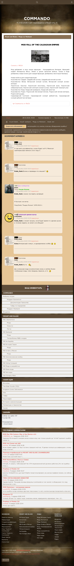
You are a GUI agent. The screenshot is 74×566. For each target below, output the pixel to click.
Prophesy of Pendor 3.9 (11, 469)
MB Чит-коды (7, 372)
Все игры (6, 383)
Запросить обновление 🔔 (15, 126)
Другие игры (59, 532)
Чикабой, (6, 471)
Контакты (5, 539)
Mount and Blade (11, 36)
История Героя (24, 517)
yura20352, (7, 489)
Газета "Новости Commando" (7, 534)
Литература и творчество (12, 405)
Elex (4, 392)
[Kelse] (9, 164)
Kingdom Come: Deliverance (13, 389)
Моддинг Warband (13, 308)
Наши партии (6, 537)
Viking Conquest (24, 529)
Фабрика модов (8, 296)
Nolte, (5, 480)
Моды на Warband (25, 36)
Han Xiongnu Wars (9, 375)
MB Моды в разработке (11, 366)
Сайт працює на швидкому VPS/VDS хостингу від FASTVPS (21, 554)
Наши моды (40, 535)
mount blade (13, 121)
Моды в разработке (43, 530)
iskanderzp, (7, 496)
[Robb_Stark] (9, 141)
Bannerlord (22, 519)
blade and (50, 121)
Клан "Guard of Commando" (6, 530)
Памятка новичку (7, 517)
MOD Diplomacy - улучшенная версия (16, 487)
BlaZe (8, 118)
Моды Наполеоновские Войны (44, 527)
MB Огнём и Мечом (10, 350)
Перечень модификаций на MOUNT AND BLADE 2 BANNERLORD (26, 452)
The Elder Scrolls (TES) (11, 386)
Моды (9, 322)
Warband (22, 522)
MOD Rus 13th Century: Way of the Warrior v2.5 (19, 434)
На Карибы (22, 531)
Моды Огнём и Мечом (44, 524)
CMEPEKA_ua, (8, 436)
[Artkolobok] (9, 214)
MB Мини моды (8, 369)
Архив (5, 408)
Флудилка (6, 312)
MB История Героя (10, 344)
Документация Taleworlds (19, 302)
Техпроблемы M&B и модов (17, 338)
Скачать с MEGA (17, 65)
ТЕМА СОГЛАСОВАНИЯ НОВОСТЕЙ (16, 478)
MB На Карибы (8, 341)
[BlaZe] (9, 185)
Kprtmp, (5, 445)
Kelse (16, 167)
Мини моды (40, 533)
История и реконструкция (12, 402)
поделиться (34, 145)
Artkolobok (18, 216)
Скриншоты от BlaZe (22, 103)
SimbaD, (6, 503)
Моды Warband (41, 522)
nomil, (5, 454)
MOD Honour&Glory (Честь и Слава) (16, 459)
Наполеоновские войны (27, 526)
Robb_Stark (18, 144)
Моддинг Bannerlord (14, 299)
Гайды (5, 395)
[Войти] (72, 2)
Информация (6, 519)
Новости (10, 326)
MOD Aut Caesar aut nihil (12, 443)
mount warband (25, 121)
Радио (57, 539)
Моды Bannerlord (42, 519)
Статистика (5, 542)
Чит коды (40, 537)
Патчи (9, 329)
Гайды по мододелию (18, 305)
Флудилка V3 (7, 494)
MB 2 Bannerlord (9, 319)
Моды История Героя (44, 517)
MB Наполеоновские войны (12, 357)
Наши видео (7, 398)
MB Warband (7, 332)
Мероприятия (6, 526)
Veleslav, (6, 461)
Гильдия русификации (9, 522)
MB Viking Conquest (10, 363)
